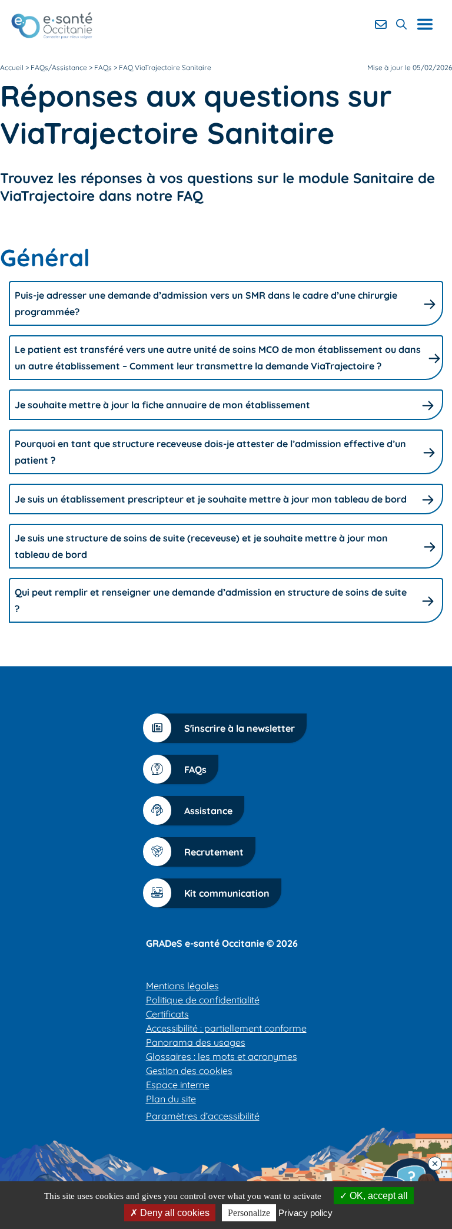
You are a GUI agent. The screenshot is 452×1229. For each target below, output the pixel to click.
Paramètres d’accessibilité (203, 1116)
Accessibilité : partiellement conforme (226, 1028)
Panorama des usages (195, 1042)
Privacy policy (305, 1213)
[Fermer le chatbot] (435, 1164)
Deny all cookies (174, 1213)
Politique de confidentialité (203, 1000)
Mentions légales (182, 986)
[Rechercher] (401, 24)
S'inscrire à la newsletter (239, 728)
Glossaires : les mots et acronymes (221, 1056)
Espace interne (178, 1085)
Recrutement (214, 852)
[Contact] (381, 24)
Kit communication (227, 893)
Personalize (249, 1213)
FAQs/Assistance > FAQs (71, 67)
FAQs (195, 769)
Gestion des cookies (189, 1070)
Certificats (167, 1014)
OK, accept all (377, 1196)
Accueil (12, 67)
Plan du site (171, 1099)
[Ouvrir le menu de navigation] (429, 24)
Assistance (208, 811)
